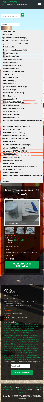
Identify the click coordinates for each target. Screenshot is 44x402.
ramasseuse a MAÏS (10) (12, 169)
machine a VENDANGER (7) (13, 172)
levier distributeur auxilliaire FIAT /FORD (27, 357)
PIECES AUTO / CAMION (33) (13, 93)
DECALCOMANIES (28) (11, 117)
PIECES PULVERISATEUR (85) (13, 102)
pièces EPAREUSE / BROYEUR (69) (15, 87)
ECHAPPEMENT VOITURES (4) (14, 132)
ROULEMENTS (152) (10, 77)
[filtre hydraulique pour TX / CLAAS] (10, 230)
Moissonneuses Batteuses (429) (15, 50)
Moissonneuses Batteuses (22, 264)
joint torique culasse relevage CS (16, 346)
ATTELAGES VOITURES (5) (13, 114)
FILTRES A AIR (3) (9, 90)
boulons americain (25, 348)
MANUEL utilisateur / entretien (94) (15, 41)
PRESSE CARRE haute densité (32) (15, 136)
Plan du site (22, 392)
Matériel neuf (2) (9, 47)
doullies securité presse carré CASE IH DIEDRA (19, 342)
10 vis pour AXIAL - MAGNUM (24, 359)
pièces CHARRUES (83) (11, 68)
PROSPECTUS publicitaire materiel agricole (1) (20, 166)
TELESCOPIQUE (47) (10, 154)
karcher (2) (7, 181)
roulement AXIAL (9, 359)
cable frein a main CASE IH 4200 (21, 333)
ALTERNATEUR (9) (10, 84)
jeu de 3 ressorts (16, 331)
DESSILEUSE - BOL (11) (11, 157)
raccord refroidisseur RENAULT (25, 335)
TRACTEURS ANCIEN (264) (13, 59)
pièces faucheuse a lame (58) (13, 65)
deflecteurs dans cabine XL (13, 313)
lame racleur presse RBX (11, 324)
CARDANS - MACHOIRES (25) (13, 108)
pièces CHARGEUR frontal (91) (14, 148)
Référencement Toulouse (16, 389)
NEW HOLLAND (19, 240)
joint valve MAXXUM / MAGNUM (24, 353)
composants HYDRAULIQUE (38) (15, 151)
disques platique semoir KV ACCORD (21, 355)
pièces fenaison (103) (11, 62)
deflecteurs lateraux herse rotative (15, 317)
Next (36, 212)
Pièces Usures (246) (10, 53)
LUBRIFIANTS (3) (9, 142)
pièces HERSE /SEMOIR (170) (13, 71)
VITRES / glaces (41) (10, 111)
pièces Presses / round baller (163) (15, 44)
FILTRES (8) (7, 35)
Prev (7, 212)
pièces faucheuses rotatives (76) (15, 38)
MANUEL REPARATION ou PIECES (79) (17, 145)
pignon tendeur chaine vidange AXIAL (28, 339)
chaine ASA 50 (18, 344)
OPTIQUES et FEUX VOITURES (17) (15, 139)
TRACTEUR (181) (9, 31)
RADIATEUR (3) (8, 163)
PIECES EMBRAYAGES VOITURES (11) (17, 126)
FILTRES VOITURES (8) (11, 129)
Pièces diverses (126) (11, 56)
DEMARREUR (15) (9, 80)
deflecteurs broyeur (10, 309)
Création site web (8, 387)
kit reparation (30, 326)
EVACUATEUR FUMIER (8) (12, 160)
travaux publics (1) (10, 99)
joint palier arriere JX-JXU (18, 326)
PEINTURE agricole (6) (11, 105)
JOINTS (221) (8, 74)
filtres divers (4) (9, 96)
